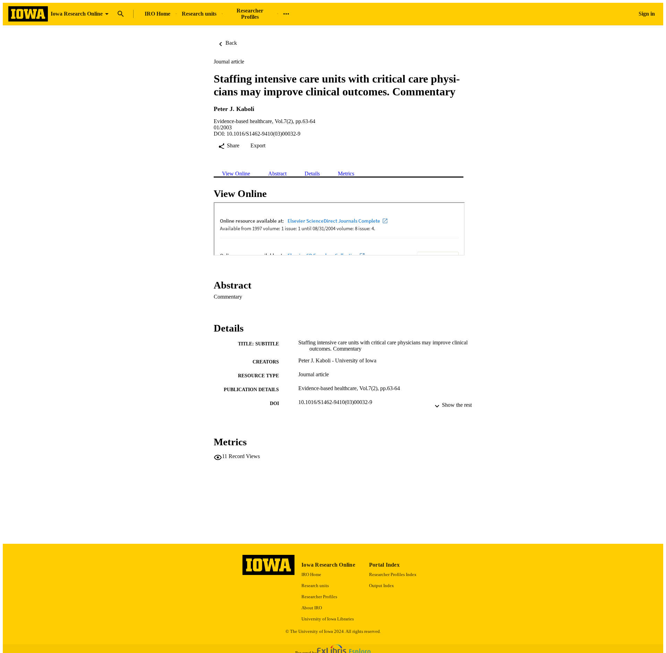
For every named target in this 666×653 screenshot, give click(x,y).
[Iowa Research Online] (28, 14)
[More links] (286, 14)
